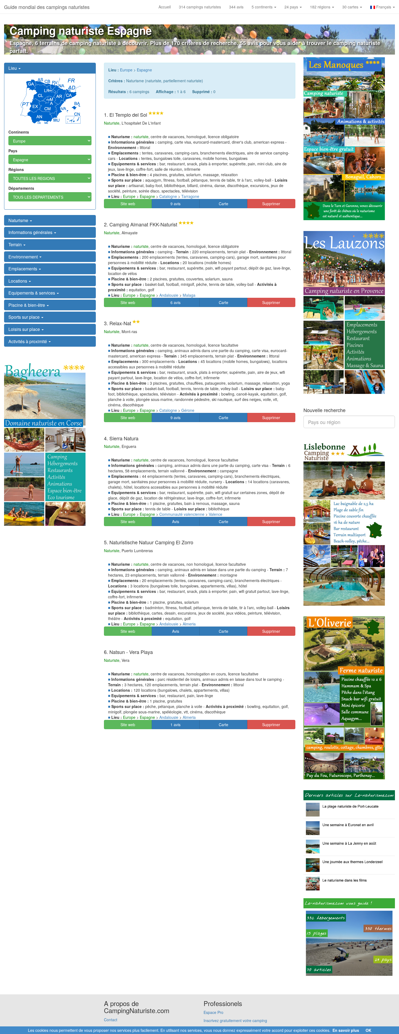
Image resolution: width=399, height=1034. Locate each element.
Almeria (189, 624)
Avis (175, 521)
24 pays (291, 7)
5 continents (263, 7)
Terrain (15, 244)
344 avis (236, 7)
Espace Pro (213, 1012)
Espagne (144, 69)
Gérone (187, 410)
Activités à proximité (28, 341)
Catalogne (168, 196)
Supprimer (271, 203)
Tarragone (190, 196)
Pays (12, 150)
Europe (126, 69)
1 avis (175, 724)
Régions (16, 169)
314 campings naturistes (200, 7)
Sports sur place (24, 317)
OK (368, 1030)
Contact (110, 1019)
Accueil (165, 7)
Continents (18, 132)
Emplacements (23, 268)
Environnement (23, 257)
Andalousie (168, 295)
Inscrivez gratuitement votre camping (235, 1020)
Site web (128, 203)
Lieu (13, 68)
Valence (215, 514)
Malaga (189, 295)
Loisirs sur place (24, 329)
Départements (21, 188)
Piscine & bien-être (27, 305)
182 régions (320, 7)
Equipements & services (32, 293)
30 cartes (350, 7)
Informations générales (30, 232)
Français (383, 7)
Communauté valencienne (181, 514)
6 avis (175, 302)
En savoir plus (345, 1030)
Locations (18, 281)
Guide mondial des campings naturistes (47, 6)
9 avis (175, 203)
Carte (223, 203)
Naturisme (18, 220)
